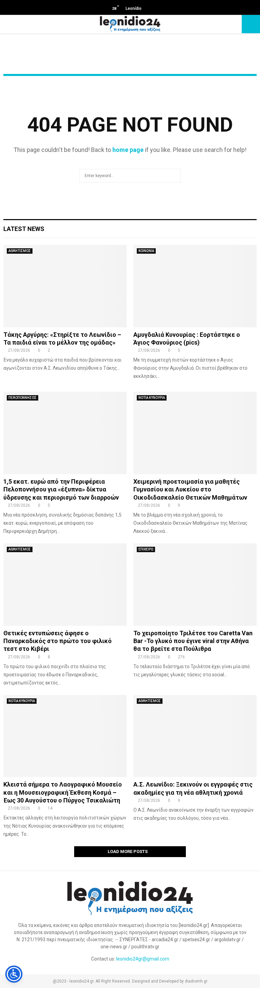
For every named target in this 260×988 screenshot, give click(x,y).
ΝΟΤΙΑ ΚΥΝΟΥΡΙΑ (151, 398)
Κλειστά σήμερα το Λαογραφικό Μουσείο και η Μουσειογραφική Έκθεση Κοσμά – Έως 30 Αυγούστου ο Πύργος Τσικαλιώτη (62, 792)
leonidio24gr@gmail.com (142, 959)
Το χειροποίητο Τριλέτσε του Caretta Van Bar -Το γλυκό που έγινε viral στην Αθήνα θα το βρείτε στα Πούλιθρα (193, 641)
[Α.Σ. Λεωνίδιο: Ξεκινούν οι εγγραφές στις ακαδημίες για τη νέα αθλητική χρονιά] (195, 736)
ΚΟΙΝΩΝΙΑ (146, 251)
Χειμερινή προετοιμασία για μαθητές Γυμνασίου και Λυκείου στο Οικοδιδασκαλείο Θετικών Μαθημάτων (190, 489)
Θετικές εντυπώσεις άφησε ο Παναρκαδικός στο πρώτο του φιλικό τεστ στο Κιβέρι (57, 641)
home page (128, 149)
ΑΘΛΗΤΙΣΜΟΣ (19, 251)
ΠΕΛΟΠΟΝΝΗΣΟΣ (22, 398)
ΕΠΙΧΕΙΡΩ (145, 549)
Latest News (23, 228)
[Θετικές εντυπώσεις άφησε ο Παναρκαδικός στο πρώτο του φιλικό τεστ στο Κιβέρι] (65, 584)
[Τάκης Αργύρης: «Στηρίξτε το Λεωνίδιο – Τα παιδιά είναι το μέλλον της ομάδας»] (65, 286)
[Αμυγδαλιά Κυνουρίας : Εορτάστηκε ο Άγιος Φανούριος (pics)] (195, 286)
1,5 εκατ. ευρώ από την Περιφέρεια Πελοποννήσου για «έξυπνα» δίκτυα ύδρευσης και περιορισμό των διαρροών (61, 489)
